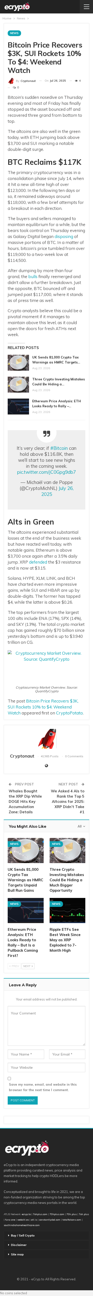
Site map (17, 1254)
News (14, 33)
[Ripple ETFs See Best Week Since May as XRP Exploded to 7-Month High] (68, 910)
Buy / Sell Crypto (23, 1235)
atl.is (34, 1219)
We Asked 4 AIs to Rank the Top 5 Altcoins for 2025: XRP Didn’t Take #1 (67, 801)
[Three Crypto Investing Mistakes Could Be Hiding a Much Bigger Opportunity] (18, 385)
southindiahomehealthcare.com (22, 1225)
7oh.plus (84, 1214)
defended (38, 562)
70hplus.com (57, 1214)
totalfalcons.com (71, 1219)
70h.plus (71, 1214)
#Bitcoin (59, 448)
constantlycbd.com (49, 1219)
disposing (64, 236)
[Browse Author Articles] (46, 739)
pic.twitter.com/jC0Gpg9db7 (46, 472)
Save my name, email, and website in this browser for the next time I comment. (43, 1087)
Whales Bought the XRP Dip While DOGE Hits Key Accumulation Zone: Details (25, 801)
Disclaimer (19, 1245)
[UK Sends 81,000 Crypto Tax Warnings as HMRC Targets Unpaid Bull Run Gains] (18, 363)
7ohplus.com (40, 1214)
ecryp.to (26, 1214)
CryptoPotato (69, 712)
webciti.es (23, 1219)
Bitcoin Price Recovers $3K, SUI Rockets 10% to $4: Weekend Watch (43, 706)
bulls (32, 276)
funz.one (9, 1219)
